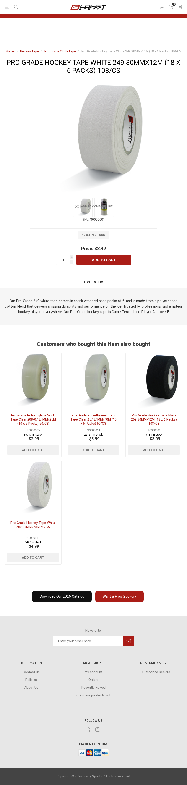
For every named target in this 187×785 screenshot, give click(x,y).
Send (128, 641)
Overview (93, 282)
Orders (93, 680)
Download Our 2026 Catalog (61, 596)
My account (93, 672)
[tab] (93, 282)
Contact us (31, 672)
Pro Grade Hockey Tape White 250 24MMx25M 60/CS (33, 525)
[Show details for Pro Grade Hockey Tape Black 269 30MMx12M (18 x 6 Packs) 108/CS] (154, 381)
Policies (31, 680)
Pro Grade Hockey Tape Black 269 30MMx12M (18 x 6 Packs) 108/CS (154, 419)
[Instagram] (97, 729)
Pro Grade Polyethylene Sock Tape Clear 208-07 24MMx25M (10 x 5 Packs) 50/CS (33, 419)
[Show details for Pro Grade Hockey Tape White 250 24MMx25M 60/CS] (33, 489)
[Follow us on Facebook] (89, 729)
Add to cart (104, 260)
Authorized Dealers (155, 672)
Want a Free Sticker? (119, 596)
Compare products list (180, 7)
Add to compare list (96, 206)
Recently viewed (93, 688)
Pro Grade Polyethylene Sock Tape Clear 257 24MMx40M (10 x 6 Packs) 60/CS (93, 419)
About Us (31, 688)
